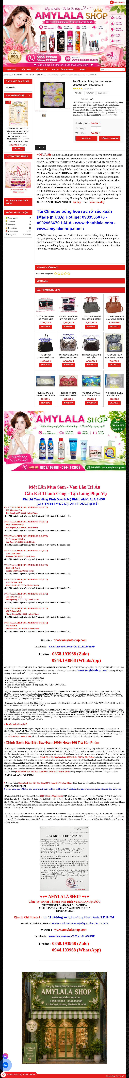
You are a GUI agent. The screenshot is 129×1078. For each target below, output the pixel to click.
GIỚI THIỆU (26, 69)
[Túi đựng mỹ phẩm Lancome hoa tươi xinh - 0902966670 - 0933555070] (91, 381)
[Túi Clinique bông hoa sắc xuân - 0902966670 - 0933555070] (53, 95)
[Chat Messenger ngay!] (5, 1056)
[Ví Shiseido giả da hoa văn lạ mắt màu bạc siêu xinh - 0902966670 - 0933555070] (114, 381)
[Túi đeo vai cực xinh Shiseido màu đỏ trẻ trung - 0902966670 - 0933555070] (68, 381)
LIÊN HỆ (82, 69)
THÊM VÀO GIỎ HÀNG (110, 138)
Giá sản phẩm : (82, 123)
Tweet (90, 93)
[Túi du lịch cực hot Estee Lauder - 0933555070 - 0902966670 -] (114, 342)
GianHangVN (120, 1076)
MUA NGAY (18, 149)
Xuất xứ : (84, 99)
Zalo (5, 1065)
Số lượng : (80, 128)
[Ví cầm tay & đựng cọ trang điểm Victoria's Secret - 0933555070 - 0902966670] (45, 304)
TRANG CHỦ (10, 69)
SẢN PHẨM (40, 69)
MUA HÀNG (86, 138)
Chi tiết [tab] (40, 148)
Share (78, 93)
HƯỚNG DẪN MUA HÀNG (63, 69)
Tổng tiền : (80, 133)
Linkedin (103, 93)
